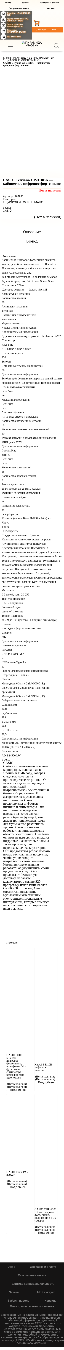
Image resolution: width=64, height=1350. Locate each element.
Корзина (50, 1300)
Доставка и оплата (49, 3)
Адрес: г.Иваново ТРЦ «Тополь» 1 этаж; (17, 19)
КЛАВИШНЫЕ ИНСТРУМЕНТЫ (34, 57)
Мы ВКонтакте (14, 36)
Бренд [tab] (32, 241)
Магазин (8, 57)
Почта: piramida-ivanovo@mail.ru (15, 25)
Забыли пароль (18, 1300)
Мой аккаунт (46, 1292)
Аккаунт (51, 8)
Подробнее (18, 1089)
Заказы (25, 3)
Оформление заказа (19, 8)
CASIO (7, 210)
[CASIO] (16, 917)
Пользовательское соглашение (32, 1306)
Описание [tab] (32, 232)
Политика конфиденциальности (32, 1283)
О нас (8, 3)
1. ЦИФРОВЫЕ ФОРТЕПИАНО (21, 60)
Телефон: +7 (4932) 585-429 (19, 14)
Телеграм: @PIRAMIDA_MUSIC (16, 31)
